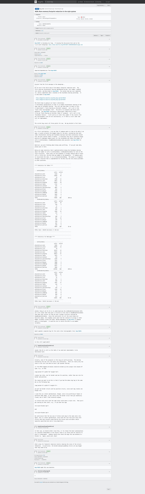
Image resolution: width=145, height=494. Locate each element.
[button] (108, 2)
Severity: (87, 18)
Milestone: (39, 25)
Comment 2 (40, 81)
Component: (39, 18)
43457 (41, 62)
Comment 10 (40, 441)
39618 (41, 75)
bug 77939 (76, 140)
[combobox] (61, 2)
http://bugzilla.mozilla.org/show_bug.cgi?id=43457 (51, 99)
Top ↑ (108, 489)
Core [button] (44, 16)
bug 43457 (53, 70)
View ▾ (108, 5)
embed (40, 76)
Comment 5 (40, 328)
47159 (39, 73)
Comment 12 (40, 472)
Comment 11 (40, 464)
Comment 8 (40, 356)
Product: (40, 16)
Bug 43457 (37, 43)
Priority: (78, 18)
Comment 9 (40, 427)
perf (40, 54)
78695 (41, 334)
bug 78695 (78, 331)
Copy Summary (100, 5)
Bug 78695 (37, 467)
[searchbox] (61, 2)
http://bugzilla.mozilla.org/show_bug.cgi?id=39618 (51, 98)
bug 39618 (55, 91)
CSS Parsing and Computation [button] (50, 18)
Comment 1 (40, 67)
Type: (79, 17)
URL (42, 30)
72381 (45, 73)
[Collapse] (109, 39)
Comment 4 (40, 307)
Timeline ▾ (108, 35)
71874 (42, 73)
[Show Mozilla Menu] (35, 2)
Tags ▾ (102, 35)
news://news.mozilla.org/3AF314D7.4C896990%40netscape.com (65, 44)
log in (41, 482)
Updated (39, 49)
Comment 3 (40, 128)
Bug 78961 (42, 9)
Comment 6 (40, 338)
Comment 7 (40, 347)
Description (40, 39)
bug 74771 (71, 319)
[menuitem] (80, 2)
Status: (40, 24)
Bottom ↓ (96, 35)
